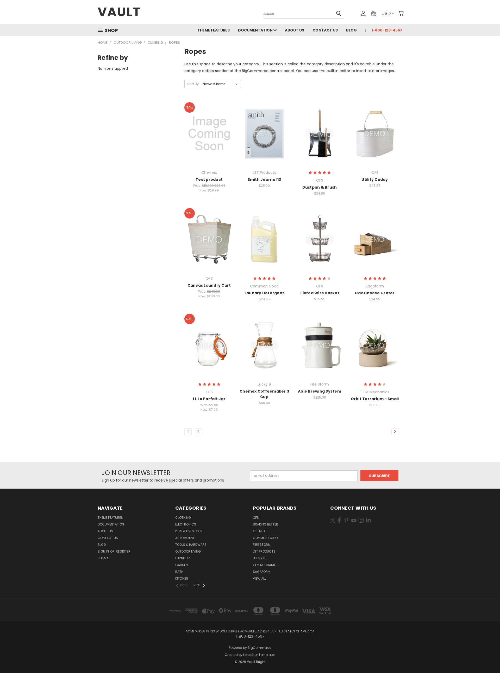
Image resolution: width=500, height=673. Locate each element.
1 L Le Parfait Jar (209, 398)
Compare (207, 133)
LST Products (264, 551)
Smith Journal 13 (264, 179)
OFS (256, 517)
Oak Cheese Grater (375, 293)
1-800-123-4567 (387, 30)
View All (259, 578)
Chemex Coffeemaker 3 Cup (264, 394)
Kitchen (181, 578)
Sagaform (261, 571)
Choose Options (209, 142)
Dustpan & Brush (319, 187)
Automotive (185, 538)
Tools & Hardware (190, 544)
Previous (486, 656)
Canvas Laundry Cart (209, 285)
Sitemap (104, 558)
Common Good (265, 538)
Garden (181, 565)
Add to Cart (264, 142)
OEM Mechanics (266, 565)
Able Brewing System (319, 391)
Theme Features (213, 30)
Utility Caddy (374, 179)
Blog (351, 30)
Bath (179, 571)
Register (123, 551)
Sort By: (193, 83)
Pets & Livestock (189, 531)
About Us (294, 30)
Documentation (255, 30)
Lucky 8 (259, 558)
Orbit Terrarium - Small (375, 398)
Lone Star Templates (259, 654)
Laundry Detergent (264, 293)
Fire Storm (262, 544)
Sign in (104, 551)
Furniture (183, 558)
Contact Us (325, 30)
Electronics (185, 524)
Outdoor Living (188, 551)
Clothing (183, 517)
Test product (209, 179)
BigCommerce (259, 647)
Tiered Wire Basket (319, 293)
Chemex (259, 531)
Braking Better (265, 524)
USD (386, 13)
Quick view (209, 123)
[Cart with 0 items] (401, 13)
